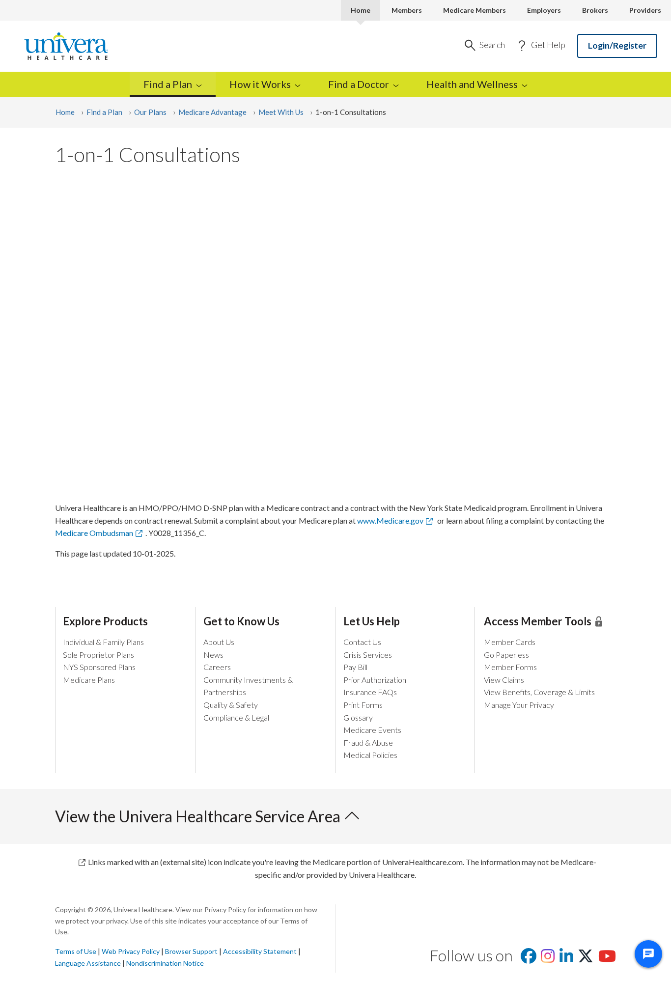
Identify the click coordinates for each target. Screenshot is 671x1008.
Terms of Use (75, 951)
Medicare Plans (89, 679)
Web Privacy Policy (131, 951)
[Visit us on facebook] (528, 958)
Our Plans (150, 112)
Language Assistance (88, 963)
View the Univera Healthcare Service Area (199, 816)
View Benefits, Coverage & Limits (539, 692)
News (213, 654)
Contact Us (362, 641)
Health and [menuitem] (472, 84)
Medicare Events (372, 729)
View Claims (504, 679)
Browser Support (191, 951)
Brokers (595, 10)
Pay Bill (355, 667)
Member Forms (510, 667)
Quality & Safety (230, 704)
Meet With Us (281, 112)
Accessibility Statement (260, 951)
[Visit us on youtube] (607, 958)
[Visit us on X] (585, 958)
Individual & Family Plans (103, 641)
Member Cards (509, 641)
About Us (218, 641)
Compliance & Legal (236, 717)
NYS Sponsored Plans (99, 667)
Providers (645, 10)
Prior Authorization (374, 679)
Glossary (358, 717)
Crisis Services (367, 654)
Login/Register (617, 45)
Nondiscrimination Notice (165, 963)
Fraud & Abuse (368, 742)
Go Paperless (506, 654)
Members (406, 10)
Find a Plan (104, 112)
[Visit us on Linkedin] (566, 958)
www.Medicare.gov (390, 520)
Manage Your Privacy (519, 704)
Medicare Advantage (212, 112)
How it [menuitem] (260, 84)
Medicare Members (474, 10)
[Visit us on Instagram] (548, 958)
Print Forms (363, 704)
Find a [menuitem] (167, 84)
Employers (544, 10)
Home (360, 10)
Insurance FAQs (370, 692)
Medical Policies (370, 754)
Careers (217, 667)
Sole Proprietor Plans (98, 654)
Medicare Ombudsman (94, 532)
